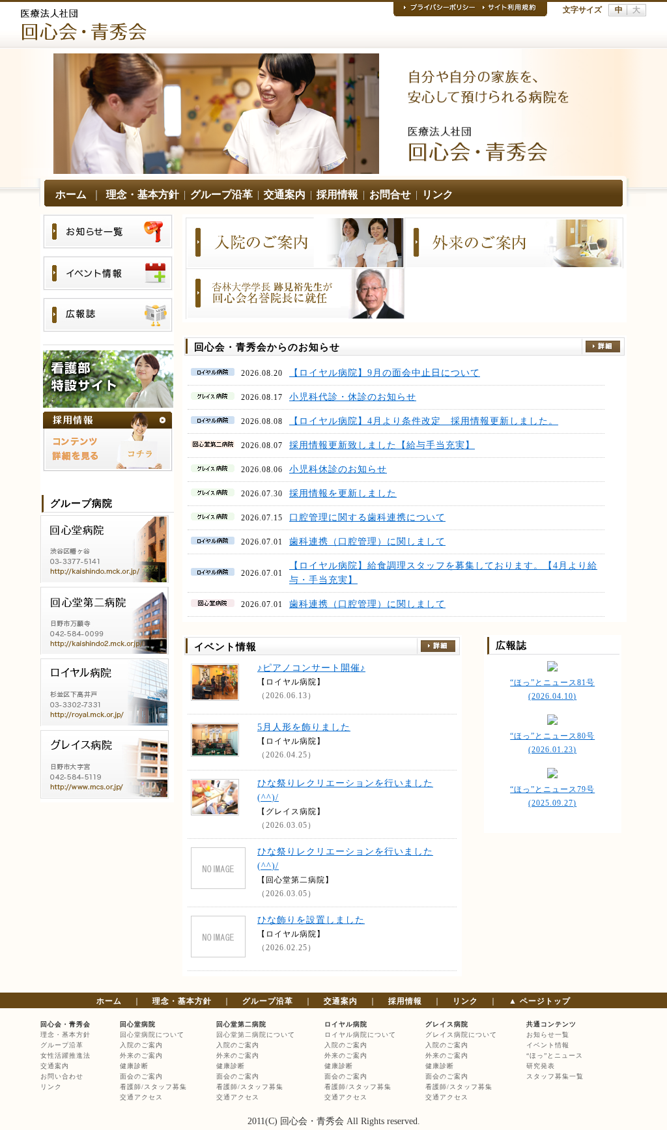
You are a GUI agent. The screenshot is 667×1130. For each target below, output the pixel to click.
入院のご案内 (141, 1045)
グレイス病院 (446, 1024)
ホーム (71, 194)
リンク (437, 194)
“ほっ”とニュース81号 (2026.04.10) (552, 689)
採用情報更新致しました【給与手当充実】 (382, 445)
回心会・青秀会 (65, 1024)
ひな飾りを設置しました (311, 920)
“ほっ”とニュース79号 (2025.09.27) (552, 796)
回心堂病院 (138, 1024)
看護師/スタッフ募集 (153, 1086)
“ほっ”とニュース (554, 1055)
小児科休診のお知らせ (338, 469)
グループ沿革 (221, 194)
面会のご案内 (141, 1076)
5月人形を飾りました (303, 727)
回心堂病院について (152, 1034)
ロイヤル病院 (345, 1024)
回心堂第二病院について (255, 1034)
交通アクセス (141, 1097)
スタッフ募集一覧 (555, 1076)
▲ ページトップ (540, 1001)
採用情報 (337, 194)
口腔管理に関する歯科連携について (367, 517)
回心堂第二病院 (241, 1024)
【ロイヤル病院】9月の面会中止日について (384, 373)
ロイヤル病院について (360, 1034)
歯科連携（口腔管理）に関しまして (367, 541)
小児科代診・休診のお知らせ (352, 397)
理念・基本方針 (142, 194)
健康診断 (134, 1065)
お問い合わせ (61, 1076)
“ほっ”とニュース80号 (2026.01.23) (552, 742)
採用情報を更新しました (343, 493)
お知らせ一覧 (547, 1034)
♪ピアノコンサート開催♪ (311, 668)
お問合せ (390, 194)
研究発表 (540, 1065)
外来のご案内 (141, 1055)
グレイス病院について (461, 1034)
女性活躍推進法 (65, 1055)
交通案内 (284, 194)
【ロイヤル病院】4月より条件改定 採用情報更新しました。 (423, 421)
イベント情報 (547, 1045)
